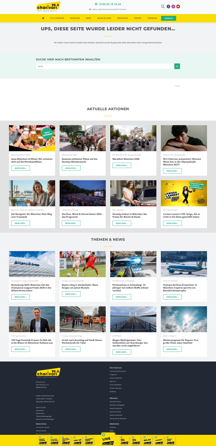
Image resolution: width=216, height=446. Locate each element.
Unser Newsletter (115, 385)
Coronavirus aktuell (42, 427)
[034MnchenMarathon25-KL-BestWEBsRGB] (133, 126)
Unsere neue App (115, 388)
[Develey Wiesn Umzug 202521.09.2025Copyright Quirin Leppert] (83, 126)
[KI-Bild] (32, 181)
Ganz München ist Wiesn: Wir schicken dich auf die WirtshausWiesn (31, 160)
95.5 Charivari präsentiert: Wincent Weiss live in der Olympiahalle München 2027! (182, 161)
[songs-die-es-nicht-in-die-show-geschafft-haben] (184, 181)
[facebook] (168, 6)
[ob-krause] (32, 307)
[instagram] (173, 6)
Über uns (113, 381)
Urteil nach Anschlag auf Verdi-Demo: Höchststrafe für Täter (82, 341)
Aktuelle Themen (115, 402)
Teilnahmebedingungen (44, 416)
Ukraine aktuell (41, 431)
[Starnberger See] (133, 307)
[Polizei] (133, 252)
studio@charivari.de (47, 396)
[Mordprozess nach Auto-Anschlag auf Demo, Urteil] (83, 307)
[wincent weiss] (184, 126)
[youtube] (178, 6)
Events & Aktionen (116, 378)
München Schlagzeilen (117, 405)
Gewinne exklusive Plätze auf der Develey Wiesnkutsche (80, 160)
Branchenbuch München (118, 418)
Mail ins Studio (41, 407)
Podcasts (113, 427)
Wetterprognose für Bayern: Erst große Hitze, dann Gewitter (180, 341)
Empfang (113, 391)
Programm (113, 375)
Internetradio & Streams (118, 371)
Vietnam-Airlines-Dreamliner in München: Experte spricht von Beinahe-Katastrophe (180, 287)
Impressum (40, 410)
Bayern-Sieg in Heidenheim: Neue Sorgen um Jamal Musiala (80, 286)
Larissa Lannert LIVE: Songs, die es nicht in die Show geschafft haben (181, 215)
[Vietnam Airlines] (184, 252)
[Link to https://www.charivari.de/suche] (162, 6)
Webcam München (116, 415)
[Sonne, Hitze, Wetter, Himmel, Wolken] (184, 307)
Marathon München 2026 (125, 158)
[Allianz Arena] (32, 252)
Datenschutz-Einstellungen (45, 419)
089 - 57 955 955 (47, 399)
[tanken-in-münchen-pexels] (133, 181)
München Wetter (115, 412)
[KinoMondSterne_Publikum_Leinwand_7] (83, 181)
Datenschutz (40, 413)
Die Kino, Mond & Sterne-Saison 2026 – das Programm (82, 215)
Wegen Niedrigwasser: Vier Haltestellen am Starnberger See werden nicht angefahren (130, 343)
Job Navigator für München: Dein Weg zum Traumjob (31, 215)
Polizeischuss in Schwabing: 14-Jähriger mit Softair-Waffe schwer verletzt (130, 287)
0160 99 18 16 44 (49, 402)
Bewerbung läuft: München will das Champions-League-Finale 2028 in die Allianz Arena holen (31, 287)
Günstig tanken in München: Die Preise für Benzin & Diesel (129, 215)
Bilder (112, 431)
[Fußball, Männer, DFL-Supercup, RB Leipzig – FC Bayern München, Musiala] (83, 252)
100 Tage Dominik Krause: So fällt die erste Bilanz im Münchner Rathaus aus (32, 341)
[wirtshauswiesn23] (32, 126)
